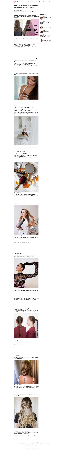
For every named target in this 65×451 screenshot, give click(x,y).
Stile (49, 1)
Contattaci (37, 445)
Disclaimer (37, 449)
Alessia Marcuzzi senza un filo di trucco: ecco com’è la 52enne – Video (47, 28)
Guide (43, 1)
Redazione (30, 449)
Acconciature (28, 1)
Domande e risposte (38, 1)
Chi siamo (27, 449)
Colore (33, 1)
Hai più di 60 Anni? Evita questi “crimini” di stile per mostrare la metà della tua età (47, 36)
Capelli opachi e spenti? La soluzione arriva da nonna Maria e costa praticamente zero (47, 32)
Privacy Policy (34, 449)
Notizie (46, 1)
